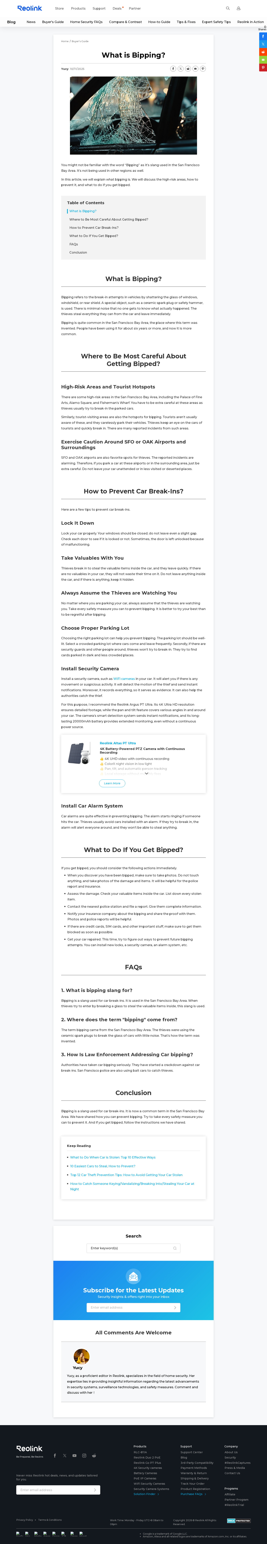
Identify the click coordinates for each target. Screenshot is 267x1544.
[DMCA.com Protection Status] (239, 1522)
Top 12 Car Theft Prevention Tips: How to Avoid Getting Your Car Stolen (126, 1175)
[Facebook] (55, 1456)
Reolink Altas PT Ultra (118, 743)
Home (65, 41)
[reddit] (94, 1456)
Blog (11, 22)
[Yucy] (81, 1350)
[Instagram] (84, 1456)
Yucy (64, 69)
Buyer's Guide (80, 41)
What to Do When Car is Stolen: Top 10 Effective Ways (113, 1157)
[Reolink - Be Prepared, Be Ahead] (30, 8)
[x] (65, 1456)
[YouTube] (74, 1456)
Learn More (109, 783)
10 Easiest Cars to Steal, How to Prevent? (102, 1166)
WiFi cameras (124, 679)
